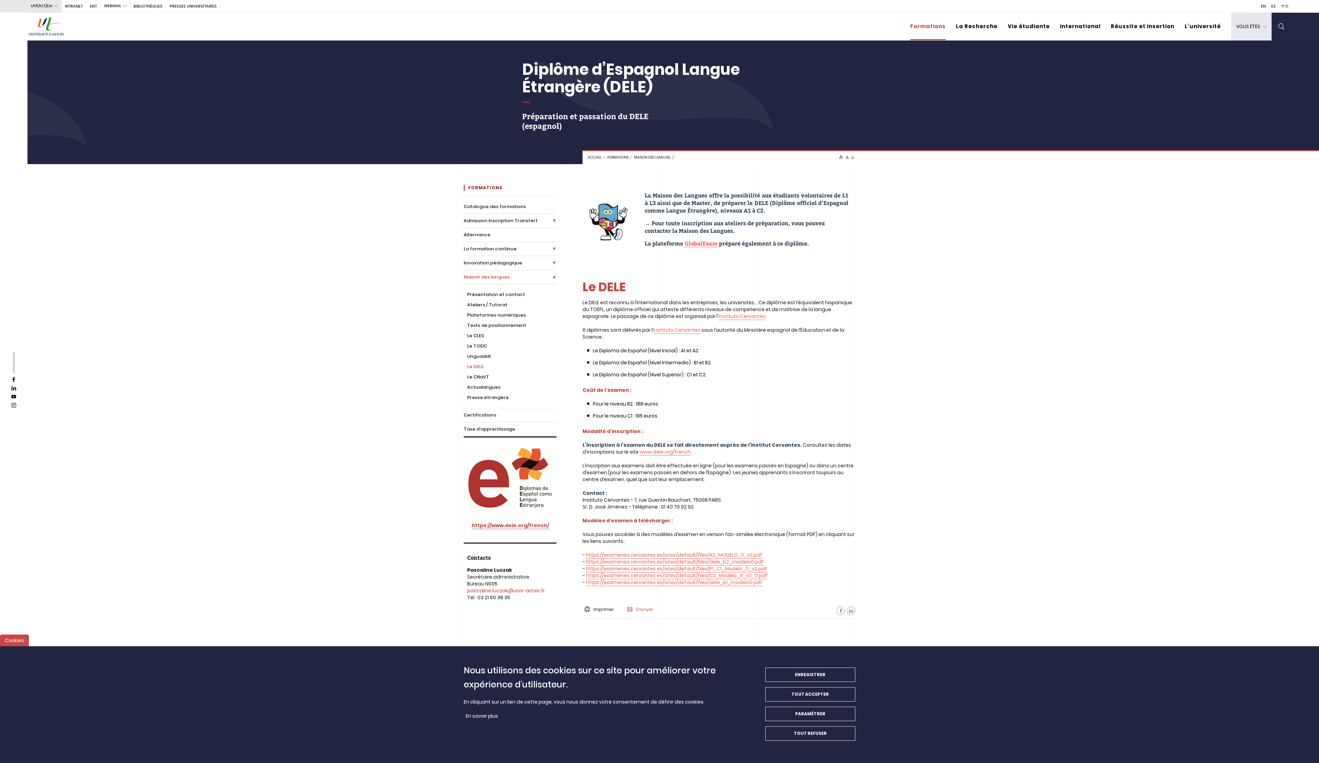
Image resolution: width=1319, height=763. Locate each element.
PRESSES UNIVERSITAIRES (193, 6)
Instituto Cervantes (742, 316)
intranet (74, 6)
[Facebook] (840, 610)
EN (1263, 6)
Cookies (14, 640)
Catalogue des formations (495, 206)
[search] (1282, 27)
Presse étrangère (488, 397)
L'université (1203, 26)
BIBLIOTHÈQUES (148, 6)
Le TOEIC (477, 346)
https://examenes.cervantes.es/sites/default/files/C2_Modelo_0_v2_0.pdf (676, 575)
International (1080, 26)
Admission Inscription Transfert (501, 220)
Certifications (480, 415)
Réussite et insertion (1142, 26)
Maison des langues (652, 157)
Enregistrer (810, 674)
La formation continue (490, 249)
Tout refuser (810, 733)
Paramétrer (810, 714)
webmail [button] (112, 6)
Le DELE (475, 366)
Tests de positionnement (496, 325)
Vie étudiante (1029, 26)
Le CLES (475, 335)
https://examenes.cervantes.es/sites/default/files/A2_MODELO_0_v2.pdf (674, 554)
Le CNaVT (478, 377)
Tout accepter (810, 694)
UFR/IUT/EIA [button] (42, 6)
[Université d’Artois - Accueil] (46, 27)
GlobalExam (701, 243)
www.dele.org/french (665, 451)
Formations (928, 26)
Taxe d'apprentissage (489, 429)
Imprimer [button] (604, 609)
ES (1273, 6)
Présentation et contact (496, 294)
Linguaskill (479, 356)
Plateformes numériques (496, 315)
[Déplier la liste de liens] (554, 220)
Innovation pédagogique (493, 263)
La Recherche (976, 26)
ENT (93, 6)
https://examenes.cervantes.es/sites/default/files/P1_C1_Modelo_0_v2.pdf (676, 568)
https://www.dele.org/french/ (510, 525)
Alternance (477, 234)
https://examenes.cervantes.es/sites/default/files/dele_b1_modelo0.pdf (674, 582)
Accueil (595, 157)
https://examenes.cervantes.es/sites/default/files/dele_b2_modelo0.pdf (675, 561)
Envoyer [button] (644, 609)
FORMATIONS (618, 157)
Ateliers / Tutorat (487, 304)
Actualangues (483, 387)
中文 (1285, 6)
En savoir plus (482, 716)
